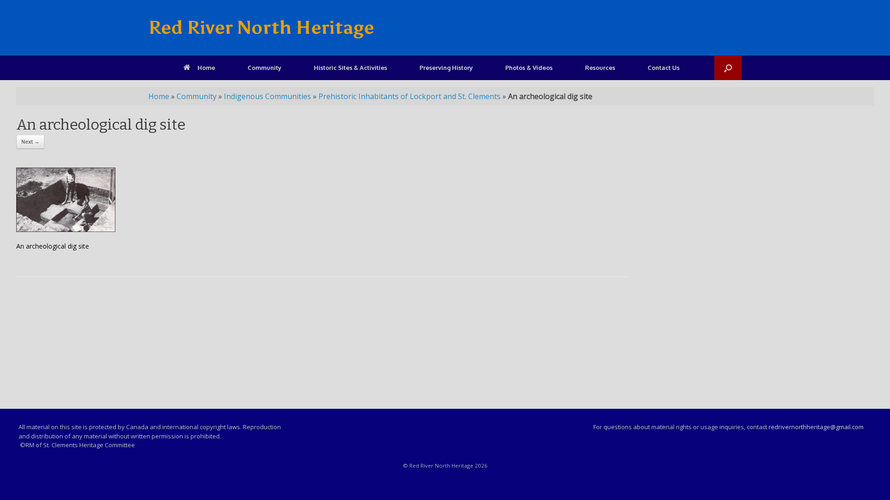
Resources (600, 67)
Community (264, 67)
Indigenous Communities (267, 96)
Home (206, 67)
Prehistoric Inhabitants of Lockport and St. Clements (409, 96)
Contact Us (664, 67)
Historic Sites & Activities (350, 67)
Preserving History (446, 67)
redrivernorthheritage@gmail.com (816, 427)
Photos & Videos (529, 67)
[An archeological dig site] (65, 229)
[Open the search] (728, 68)
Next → (30, 141)
